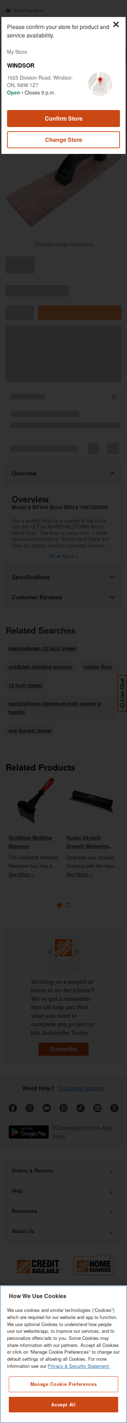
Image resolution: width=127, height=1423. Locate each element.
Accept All (63, 1404)
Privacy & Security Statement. (79, 1365)
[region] (63, 1354)
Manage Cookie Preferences (63, 1384)
